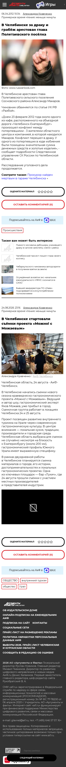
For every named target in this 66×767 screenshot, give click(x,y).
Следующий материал (31, 758)
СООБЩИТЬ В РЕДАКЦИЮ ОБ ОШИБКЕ (28, 652)
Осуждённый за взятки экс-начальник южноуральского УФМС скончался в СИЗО (36, 280)
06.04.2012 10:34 (11, 13)
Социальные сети (16, 627)
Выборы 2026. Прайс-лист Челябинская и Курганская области (31, 646)
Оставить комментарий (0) (33, 204)
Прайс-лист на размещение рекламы (30, 632)
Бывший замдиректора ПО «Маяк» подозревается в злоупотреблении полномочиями (34, 291)
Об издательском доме (20, 610)
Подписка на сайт (16, 622)
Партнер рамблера (32, 751)
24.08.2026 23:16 (11, 307)
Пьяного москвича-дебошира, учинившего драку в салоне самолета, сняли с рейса (39, 246)
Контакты (39, 622)
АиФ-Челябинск (43, 376)
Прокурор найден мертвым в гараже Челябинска (27, 176)
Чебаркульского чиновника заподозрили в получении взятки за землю (38, 268)
